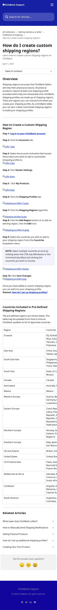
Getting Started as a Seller (30, 32)
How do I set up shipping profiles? (30, 292)
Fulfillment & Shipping (13, 35)
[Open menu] (52, 4)
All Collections (9, 32)
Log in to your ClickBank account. (28, 133)
